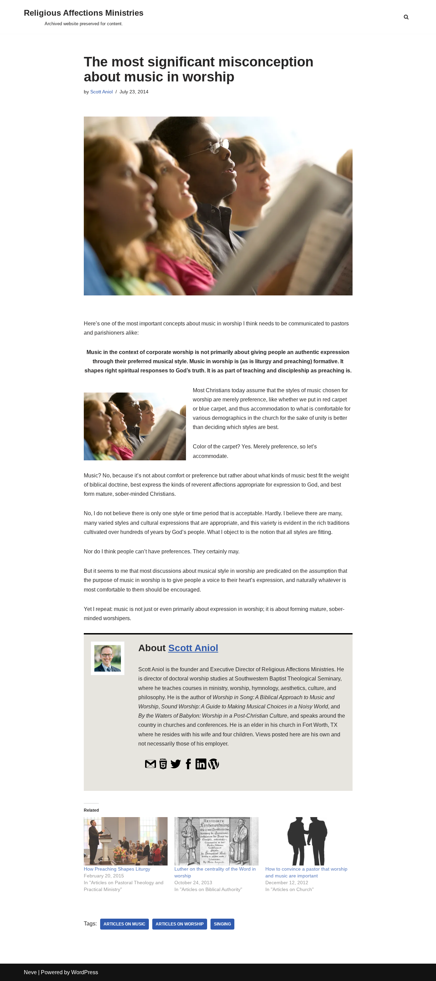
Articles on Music (124, 924)
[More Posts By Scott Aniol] (213, 767)
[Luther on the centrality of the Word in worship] (216, 841)
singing (222, 924)
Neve (30, 972)
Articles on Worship (180, 924)
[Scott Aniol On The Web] (163, 767)
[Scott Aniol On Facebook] (188, 767)
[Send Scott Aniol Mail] (150, 767)
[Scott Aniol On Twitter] (175, 767)
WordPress (84, 972)
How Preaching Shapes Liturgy (117, 869)
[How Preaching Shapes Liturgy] (126, 841)
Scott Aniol (101, 91)
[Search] (406, 16)
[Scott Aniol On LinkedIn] (201, 767)
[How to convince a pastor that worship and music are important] (307, 841)
